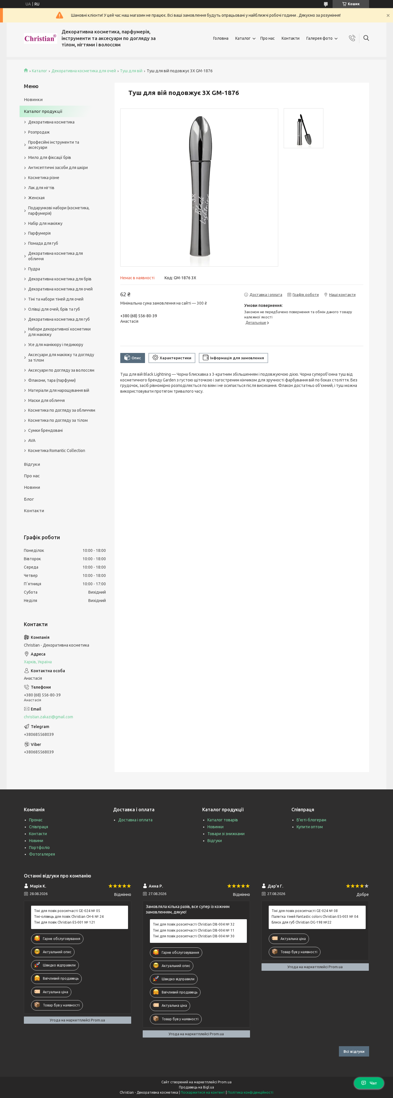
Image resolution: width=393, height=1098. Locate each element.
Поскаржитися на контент (203, 1092)
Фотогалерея (42, 854)
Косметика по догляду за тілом (58, 420)
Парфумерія (39, 233)
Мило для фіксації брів (49, 157)
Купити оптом (310, 827)
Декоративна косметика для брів (59, 279)
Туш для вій (131, 71)
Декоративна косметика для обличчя (55, 256)
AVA (31, 440)
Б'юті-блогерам (311, 820)
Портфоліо (39, 847)
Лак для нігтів (41, 187)
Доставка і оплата (135, 820)
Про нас (267, 38)
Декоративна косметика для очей (83, 71)
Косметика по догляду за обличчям (61, 410)
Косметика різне (43, 177)
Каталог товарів (222, 820)
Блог (29, 499)
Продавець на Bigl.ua (196, 1087)
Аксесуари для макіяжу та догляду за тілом (61, 357)
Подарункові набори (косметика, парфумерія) (58, 211)
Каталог (243, 38)
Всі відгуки (354, 1051)
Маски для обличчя (46, 400)
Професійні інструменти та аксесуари (53, 145)
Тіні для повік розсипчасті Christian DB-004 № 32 (193, 924)
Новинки (33, 99)
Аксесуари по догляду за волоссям (61, 370)
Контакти (290, 38)
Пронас (36, 820)
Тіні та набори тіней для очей (55, 299)
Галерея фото (319, 38)
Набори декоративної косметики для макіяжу (59, 332)
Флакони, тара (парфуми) (52, 380)
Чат (373, 1083)
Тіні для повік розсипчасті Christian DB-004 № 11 (193, 930)
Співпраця (38, 827)
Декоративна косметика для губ (59, 319)
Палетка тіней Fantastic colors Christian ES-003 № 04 (315, 916)
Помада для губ (43, 243)
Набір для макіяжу (45, 223)
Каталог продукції (43, 111)
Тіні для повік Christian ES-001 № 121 (64, 922)
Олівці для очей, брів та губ (54, 309)
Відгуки (32, 464)
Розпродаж (39, 132)
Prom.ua (225, 1082)
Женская (36, 197)
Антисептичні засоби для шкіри (58, 167)
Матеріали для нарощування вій (58, 390)
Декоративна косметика (51, 122)
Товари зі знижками (226, 833)
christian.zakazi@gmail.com (48, 717)
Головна (220, 38)
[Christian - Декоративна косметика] (40, 38)
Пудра (34, 269)
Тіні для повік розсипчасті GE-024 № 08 (305, 911)
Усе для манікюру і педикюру (55, 344)
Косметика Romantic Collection (56, 450)
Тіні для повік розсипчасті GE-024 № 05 (67, 911)
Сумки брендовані (45, 430)
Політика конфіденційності (250, 1092)
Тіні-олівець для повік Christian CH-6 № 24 (69, 916)
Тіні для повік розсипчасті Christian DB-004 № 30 (193, 936)
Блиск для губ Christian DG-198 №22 (301, 922)
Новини (32, 487)
